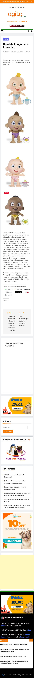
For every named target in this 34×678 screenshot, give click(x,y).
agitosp (7, 52)
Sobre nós (29, 675)
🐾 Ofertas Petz (7, 675)
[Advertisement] (17, 572)
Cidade (6, 39)
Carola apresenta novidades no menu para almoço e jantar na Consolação (15, 1)
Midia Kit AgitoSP (18, 675)
